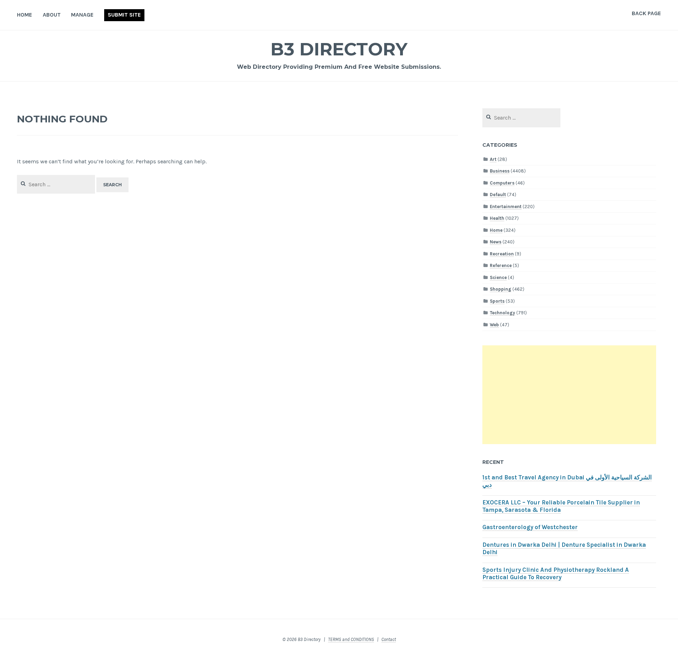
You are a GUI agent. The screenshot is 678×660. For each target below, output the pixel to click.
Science (498, 277)
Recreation (502, 253)
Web (494, 324)
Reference (501, 265)
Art (493, 159)
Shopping (500, 289)
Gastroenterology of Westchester (530, 527)
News (495, 241)
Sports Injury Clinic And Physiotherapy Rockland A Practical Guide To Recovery (555, 574)
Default (498, 194)
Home (24, 14)
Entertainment (506, 206)
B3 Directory (339, 49)
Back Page (646, 13)
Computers (502, 183)
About (52, 14)
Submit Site (124, 14)
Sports (497, 301)
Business (500, 171)
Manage (82, 14)
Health (497, 218)
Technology (502, 312)
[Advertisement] (569, 394)
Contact (388, 639)
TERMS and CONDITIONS (351, 639)
